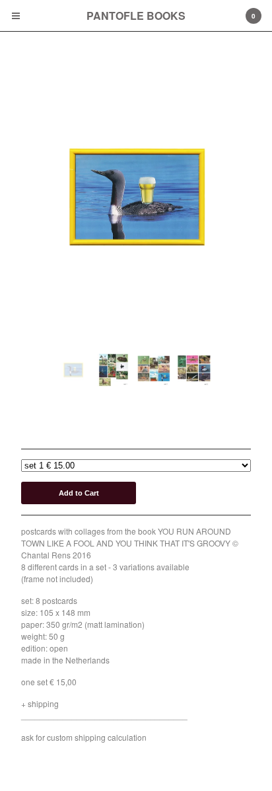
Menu (16, 16)
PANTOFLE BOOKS (136, 15)
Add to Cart (79, 493)
